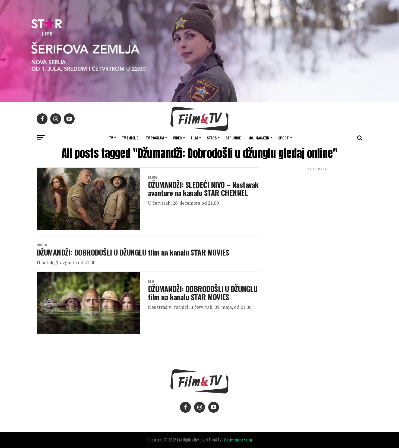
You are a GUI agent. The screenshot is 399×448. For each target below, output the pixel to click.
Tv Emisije (130, 138)
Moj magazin (258, 138)
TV (111, 138)
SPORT (283, 138)
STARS (212, 138)
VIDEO (177, 138)
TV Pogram (155, 138)
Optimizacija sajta (238, 440)
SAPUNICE (233, 138)
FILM (194, 138)
